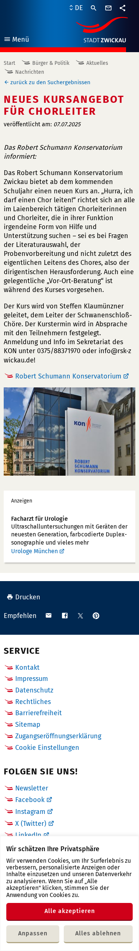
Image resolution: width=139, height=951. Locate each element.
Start (9, 63)
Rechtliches (33, 702)
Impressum (31, 679)
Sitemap (27, 724)
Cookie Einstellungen (47, 748)
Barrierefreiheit (38, 713)
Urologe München (34, 551)
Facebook (29, 800)
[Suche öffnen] (93, 8)
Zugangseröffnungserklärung (58, 736)
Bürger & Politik (50, 63)
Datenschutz (34, 690)
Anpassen (32, 933)
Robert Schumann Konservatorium (68, 376)
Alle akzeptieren (69, 910)
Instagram (30, 812)
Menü (16, 40)
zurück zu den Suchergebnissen (50, 82)
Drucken (27, 597)
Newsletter (31, 788)
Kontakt (27, 667)
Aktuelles (97, 63)
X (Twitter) (30, 824)
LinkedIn (28, 835)
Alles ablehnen (98, 933)
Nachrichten (29, 72)
